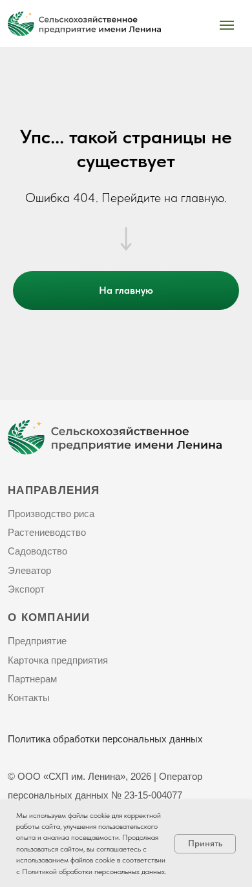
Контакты (29, 698)
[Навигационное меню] (227, 25)
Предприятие (37, 641)
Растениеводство (47, 532)
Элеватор (29, 571)
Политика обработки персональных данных (105, 739)
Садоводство (37, 551)
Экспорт (26, 589)
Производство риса (51, 514)
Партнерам (32, 679)
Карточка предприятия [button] (58, 660)
